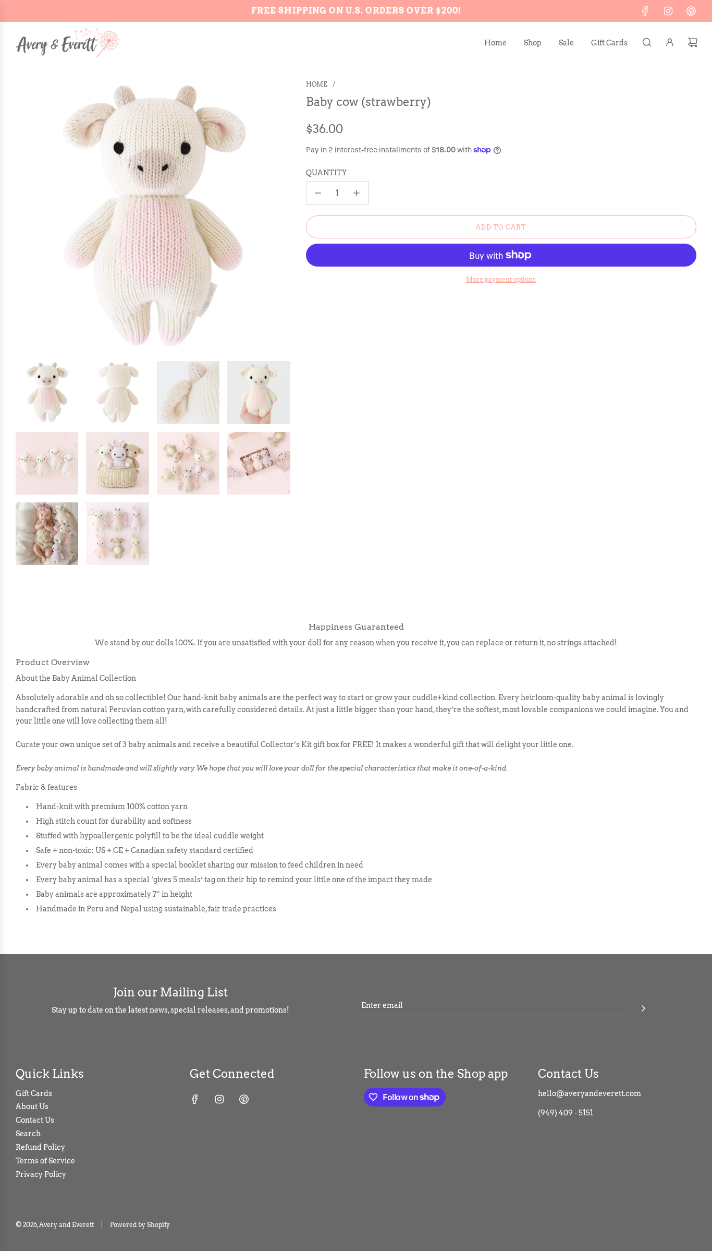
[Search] (646, 42)
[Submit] (643, 1006)
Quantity (326, 173)
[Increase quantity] (356, 193)
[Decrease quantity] (317, 193)
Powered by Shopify (140, 1225)
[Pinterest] (691, 11)
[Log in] (669, 42)
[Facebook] (645, 11)
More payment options (501, 279)
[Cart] (692, 42)
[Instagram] (668, 11)
